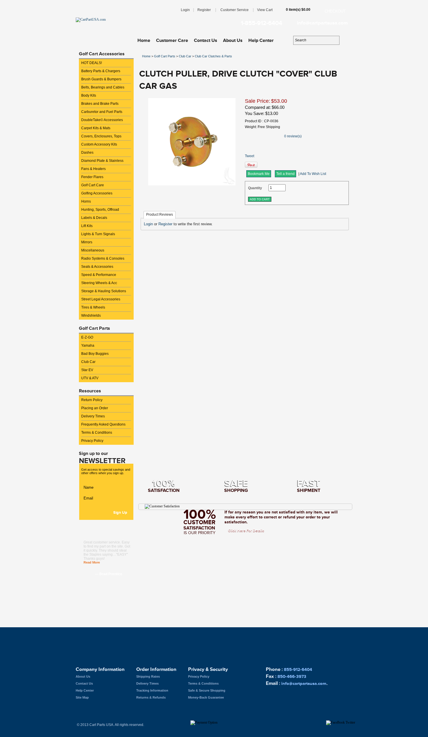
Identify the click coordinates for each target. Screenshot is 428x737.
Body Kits (88, 95)
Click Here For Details (246, 530)
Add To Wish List (313, 174)
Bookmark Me (259, 174)
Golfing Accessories (96, 193)
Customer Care (172, 40)
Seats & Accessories (97, 267)
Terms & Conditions (96, 432)
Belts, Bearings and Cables (102, 87)
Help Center (261, 40)
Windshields (91, 315)
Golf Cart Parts (164, 56)
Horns (86, 201)
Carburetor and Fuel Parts (101, 112)
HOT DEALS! (91, 63)
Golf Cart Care (92, 185)
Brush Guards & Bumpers (101, 79)
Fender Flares (92, 177)
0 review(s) (293, 136)
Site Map (82, 697)
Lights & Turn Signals (98, 234)
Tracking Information (152, 690)
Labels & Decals (94, 218)
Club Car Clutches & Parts (213, 56)
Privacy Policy (92, 441)
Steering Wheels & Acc (99, 283)
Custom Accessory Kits (99, 144)
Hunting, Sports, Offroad (100, 210)
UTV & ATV (89, 378)
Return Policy (91, 400)
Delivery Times (93, 416)
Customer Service (235, 10)
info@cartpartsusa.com (322, 23)
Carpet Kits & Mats (95, 128)
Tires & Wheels (93, 307)
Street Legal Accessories (100, 299)
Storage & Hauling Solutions (103, 291)
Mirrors (86, 242)
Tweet (249, 156)
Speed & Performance (98, 275)
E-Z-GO (87, 337)
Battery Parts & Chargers (100, 71)
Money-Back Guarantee (206, 697)
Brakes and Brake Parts (100, 104)
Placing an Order (94, 408)
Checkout (335, 11)
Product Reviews (159, 214)
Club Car (88, 362)
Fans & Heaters (93, 169)
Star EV (87, 370)
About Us (233, 40)
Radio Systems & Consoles (102, 258)
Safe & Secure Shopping (206, 690)
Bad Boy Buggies (95, 354)
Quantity (255, 188)
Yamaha (87, 345)
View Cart (265, 10)
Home (143, 40)
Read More (92, 562)
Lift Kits (87, 226)
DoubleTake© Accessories (102, 120)
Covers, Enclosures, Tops (101, 136)
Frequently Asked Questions (103, 424)
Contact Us (205, 40)
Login (185, 10)
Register (204, 10)
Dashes (87, 152)
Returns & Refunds (151, 697)
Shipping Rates (148, 676)
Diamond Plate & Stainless (102, 161)
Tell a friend (285, 174)
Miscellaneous (92, 250)
